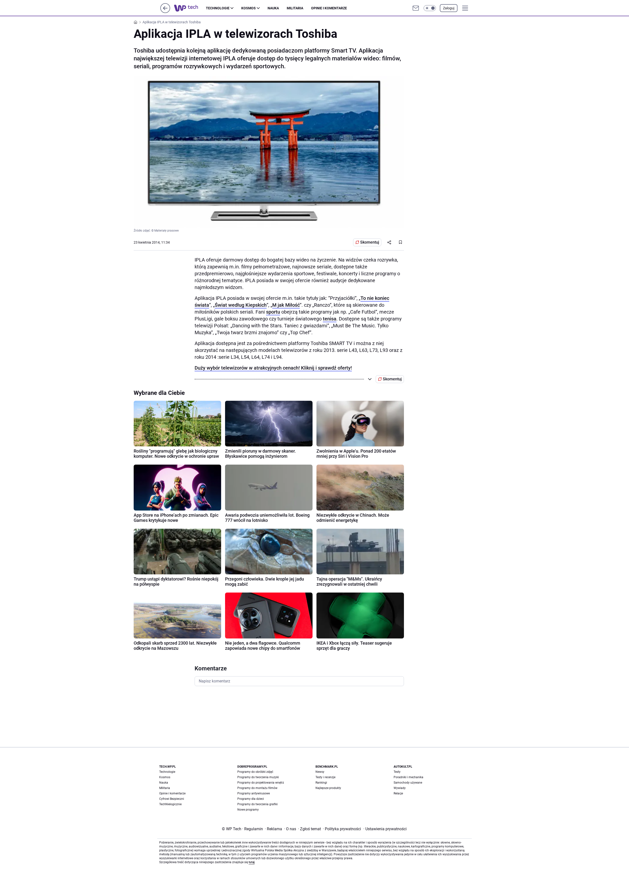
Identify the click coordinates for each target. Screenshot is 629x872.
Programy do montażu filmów (257, 788)
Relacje (398, 793)
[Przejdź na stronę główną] (165, 11)
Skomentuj (369, 242)
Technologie (217, 8)
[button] (430, 8)
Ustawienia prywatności (385, 829)
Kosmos (248, 8)
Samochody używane (408, 782)
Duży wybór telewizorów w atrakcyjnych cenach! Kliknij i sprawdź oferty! (273, 368)
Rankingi (321, 782)
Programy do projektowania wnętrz (260, 782)
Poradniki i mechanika (408, 777)
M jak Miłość (286, 305)
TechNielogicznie (170, 804)
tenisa (329, 319)
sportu (273, 312)
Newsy (319, 772)
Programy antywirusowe (253, 793)
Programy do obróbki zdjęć (255, 772)
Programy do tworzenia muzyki (258, 777)
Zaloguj (448, 8)
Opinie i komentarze (329, 8)
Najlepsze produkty (328, 788)
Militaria (295, 8)
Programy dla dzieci (250, 799)
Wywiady (400, 788)
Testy (397, 772)
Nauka (273, 8)
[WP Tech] (190, 8)
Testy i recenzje (325, 777)
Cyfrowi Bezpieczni (171, 799)
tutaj (252, 862)
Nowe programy (248, 809)
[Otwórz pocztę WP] (416, 8)
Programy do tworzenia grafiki (257, 804)
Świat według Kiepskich (241, 305)
